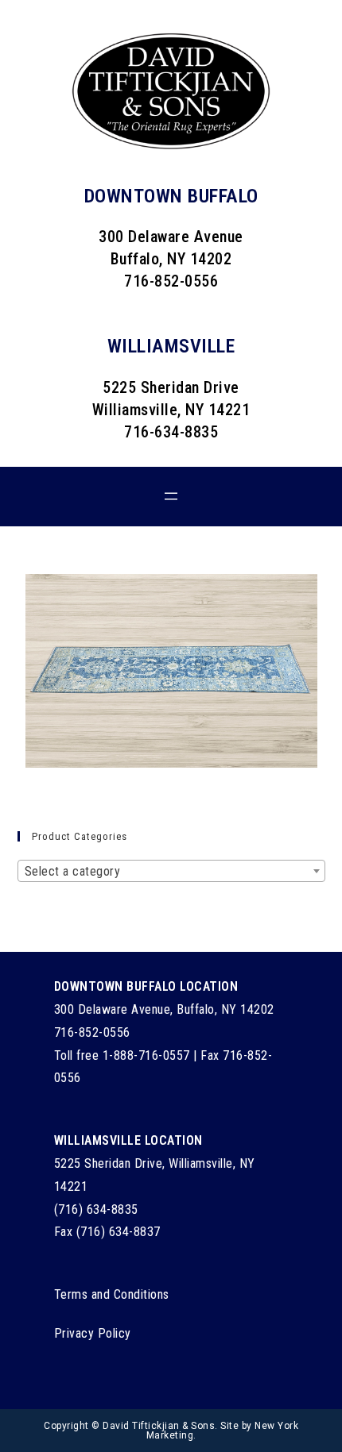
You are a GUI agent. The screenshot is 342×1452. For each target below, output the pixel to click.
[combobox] (171, 871)
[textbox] (171, 872)
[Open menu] (171, 496)
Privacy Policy (92, 1333)
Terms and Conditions (111, 1294)
